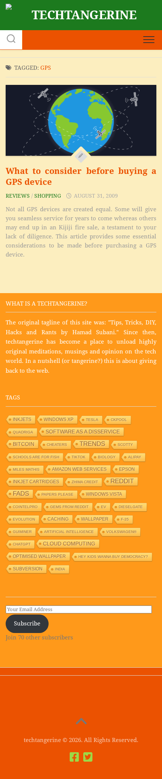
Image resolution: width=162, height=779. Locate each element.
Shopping (47, 196)
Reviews (18, 196)
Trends (92, 443)
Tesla (92, 420)
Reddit (122, 481)
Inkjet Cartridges (36, 481)
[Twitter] (88, 757)
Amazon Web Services (79, 469)
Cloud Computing (69, 544)
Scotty (125, 445)
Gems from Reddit (69, 507)
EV (103, 507)
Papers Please (57, 494)
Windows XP (58, 419)
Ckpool (119, 420)
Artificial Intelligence (69, 532)
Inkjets (22, 419)
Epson (127, 469)
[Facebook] (74, 757)
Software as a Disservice (83, 432)
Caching (58, 519)
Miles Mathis (26, 469)
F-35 (125, 519)
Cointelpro (25, 507)
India (60, 569)
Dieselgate (131, 507)
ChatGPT (22, 544)
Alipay (134, 457)
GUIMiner (22, 532)
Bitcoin (23, 444)
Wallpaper (95, 519)
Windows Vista (104, 494)
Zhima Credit (85, 482)
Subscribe (27, 623)
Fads (21, 493)
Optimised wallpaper (39, 556)
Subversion (28, 569)
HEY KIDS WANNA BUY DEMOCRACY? (113, 557)
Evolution (24, 519)
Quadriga (23, 432)
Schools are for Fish (36, 457)
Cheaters (57, 445)
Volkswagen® (121, 532)
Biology (107, 457)
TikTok (79, 457)
